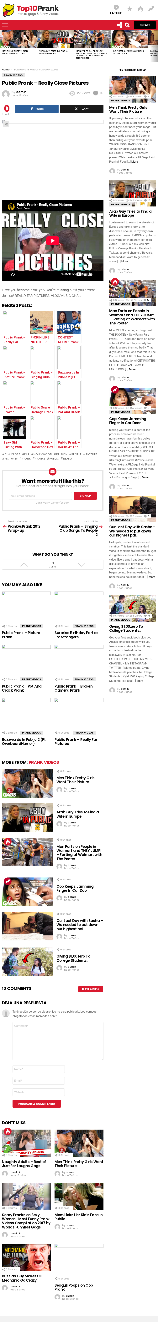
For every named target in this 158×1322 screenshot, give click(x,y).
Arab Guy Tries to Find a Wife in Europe (53, 52)
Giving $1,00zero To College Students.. (73, 958)
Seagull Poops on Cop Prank (74, 1287)
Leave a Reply (90, 989)
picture (91, 454)
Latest (116, 13)
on (65, 454)
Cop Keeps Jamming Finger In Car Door (128, 52)
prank (26, 458)
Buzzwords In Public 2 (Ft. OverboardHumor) (24, 741)
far (26, 454)
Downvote (81, 565)
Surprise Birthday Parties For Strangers (76, 634)
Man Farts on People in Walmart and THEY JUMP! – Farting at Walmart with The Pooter (91, 54)
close (15, 454)
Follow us (119, 25)
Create (145, 25)
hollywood (43, 454)
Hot (8, 842)
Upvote (24, 565)
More (134, 161)
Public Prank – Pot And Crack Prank (22, 688)
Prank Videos (31, 626)
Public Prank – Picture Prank (21, 634)
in (57, 454)
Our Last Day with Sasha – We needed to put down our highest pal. (79, 925)
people (76, 454)
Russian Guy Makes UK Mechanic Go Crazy (22, 1278)
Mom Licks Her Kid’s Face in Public (79, 1217)
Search (127, 25)
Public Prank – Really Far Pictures (76, 741)
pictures (11, 458)
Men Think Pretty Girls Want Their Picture (15, 52)
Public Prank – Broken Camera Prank (73, 688)
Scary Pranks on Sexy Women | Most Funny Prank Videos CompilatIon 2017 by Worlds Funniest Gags (26, 1221)
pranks (40, 458)
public (54, 458)
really (68, 458)
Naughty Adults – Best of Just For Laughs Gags (24, 1163)
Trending (8, 881)
